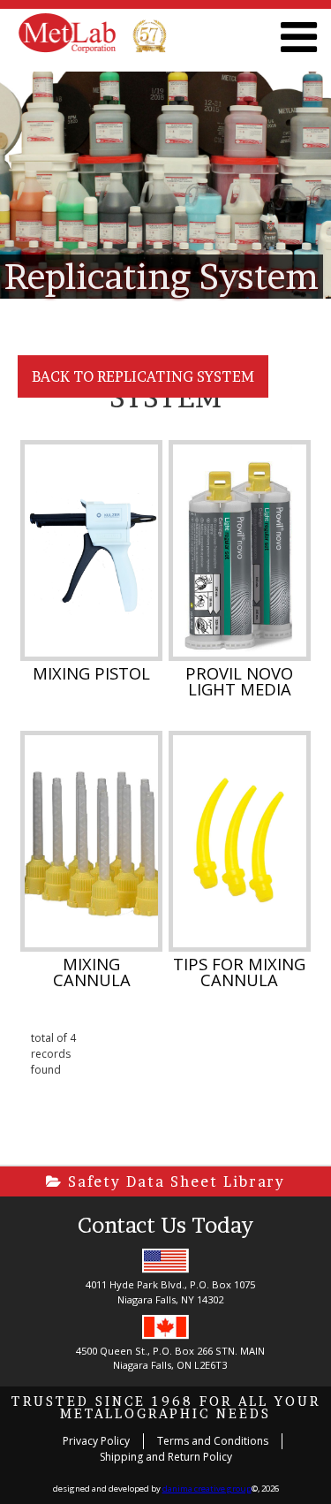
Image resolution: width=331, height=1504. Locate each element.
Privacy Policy (96, 1440)
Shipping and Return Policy (166, 1456)
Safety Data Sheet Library (174, 1181)
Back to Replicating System (143, 376)
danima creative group (207, 1488)
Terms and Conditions (212, 1440)
